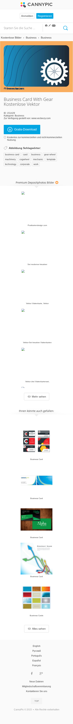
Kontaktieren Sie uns (36, 691)
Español (36, 660)
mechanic (38, 159)
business (35, 154)
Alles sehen (39, 628)
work (36, 164)
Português (36, 655)
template (51, 159)
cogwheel (24, 159)
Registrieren (45, 15)
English (36, 646)
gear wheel (50, 154)
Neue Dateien (36, 681)
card (25, 154)
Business (19, 115)
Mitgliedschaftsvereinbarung (36, 686)
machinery (10, 159)
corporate (25, 164)
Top (36, 701)
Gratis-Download (25, 129)
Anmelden (27, 15)
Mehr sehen (39, 396)
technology (10, 164)
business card (12, 154)
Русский (36, 651)
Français (36, 665)
